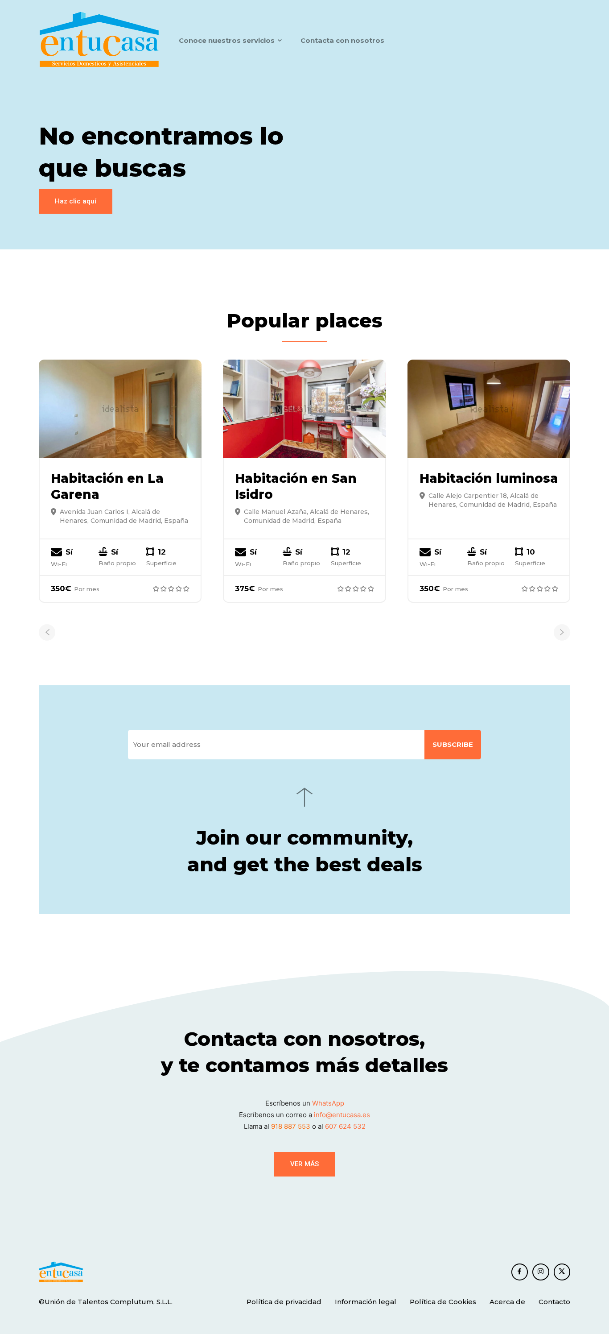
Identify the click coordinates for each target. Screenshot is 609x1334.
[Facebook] (519, 1272)
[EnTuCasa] (99, 40)
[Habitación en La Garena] (120, 408)
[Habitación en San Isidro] (304, 408)
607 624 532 (345, 1126)
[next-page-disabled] (562, 632)
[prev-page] (47, 632)
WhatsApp (328, 1103)
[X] (562, 1272)
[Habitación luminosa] (488, 408)
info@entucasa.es (342, 1114)
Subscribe (452, 744)
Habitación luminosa (489, 478)
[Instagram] (540, 1272)
